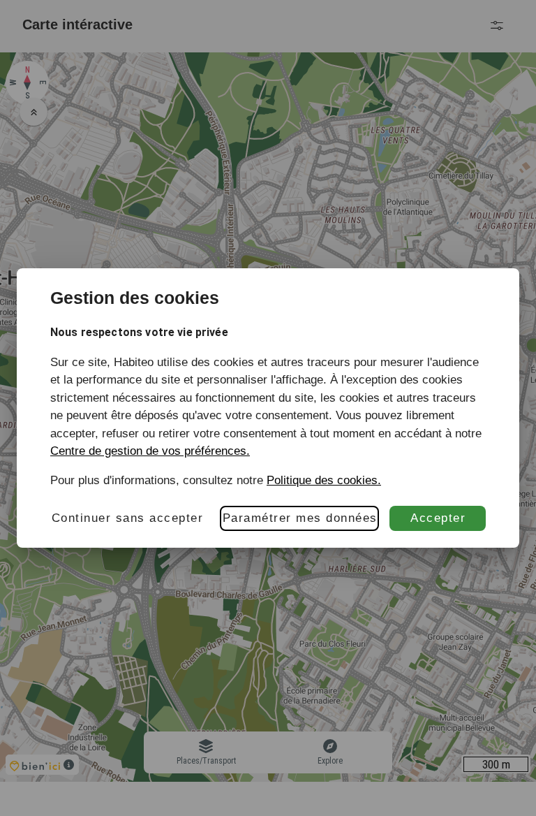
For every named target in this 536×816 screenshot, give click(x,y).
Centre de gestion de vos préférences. (150, 451)
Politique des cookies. (324, 480)
